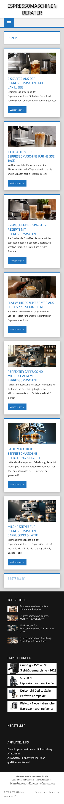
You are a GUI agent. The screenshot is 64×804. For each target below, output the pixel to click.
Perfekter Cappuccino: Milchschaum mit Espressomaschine (26, 376)
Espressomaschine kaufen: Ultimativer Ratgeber (34, 607)
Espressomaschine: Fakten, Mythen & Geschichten (34, 617)
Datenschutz (41, 792)
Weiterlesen (16, 109)
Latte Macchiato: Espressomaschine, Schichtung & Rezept (24, 453)
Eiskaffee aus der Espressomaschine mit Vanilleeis (25, 83)
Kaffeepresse (32, 783)
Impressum (54, 792)
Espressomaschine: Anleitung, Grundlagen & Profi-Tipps (36, 639)
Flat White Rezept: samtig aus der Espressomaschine (31, 305)
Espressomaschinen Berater (32, 9)
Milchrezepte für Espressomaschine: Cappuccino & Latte (23, 531)
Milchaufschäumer (43, 779)
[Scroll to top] (58, 798)
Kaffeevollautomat (18, 783)
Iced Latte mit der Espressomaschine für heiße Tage (31, 156)
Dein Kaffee (17, 779)
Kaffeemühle (28, 779)
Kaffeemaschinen (47, 783)
